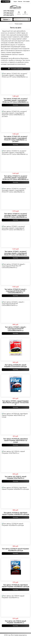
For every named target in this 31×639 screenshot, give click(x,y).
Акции (15, 1)
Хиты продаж (26, 1)
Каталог (6, 19)
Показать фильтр (17, 69)
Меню (7, 1)
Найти (28, 19)
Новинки (20, 1)
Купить (15, 105)
